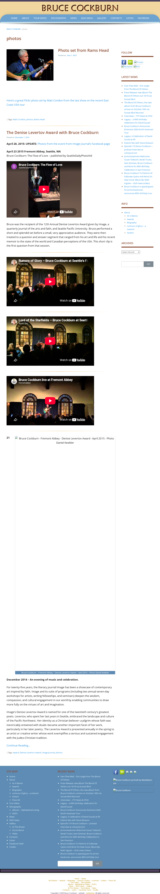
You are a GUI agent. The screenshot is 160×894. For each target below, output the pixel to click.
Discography (58, 18)
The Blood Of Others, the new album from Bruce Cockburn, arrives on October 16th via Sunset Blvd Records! (80, 793)
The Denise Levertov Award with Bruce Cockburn (53, 132)
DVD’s (15, 813)
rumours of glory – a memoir (25, 793)
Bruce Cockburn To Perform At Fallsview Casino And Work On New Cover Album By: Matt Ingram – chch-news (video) (80, 847)
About (25, 18)
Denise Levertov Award (30, 752)
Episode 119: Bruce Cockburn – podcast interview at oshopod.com (138, 149)
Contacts (116, 18)
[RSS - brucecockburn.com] (137, 66)
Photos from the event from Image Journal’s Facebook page (74, 144)
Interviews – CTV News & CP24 (138, 116)
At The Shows (18, 826)
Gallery (101, 18)
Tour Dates (40, 18)
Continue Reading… (18, 745)
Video (15, 833)
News (73, 18)
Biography (132, 222)
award (16, 752)
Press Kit (16, 800)
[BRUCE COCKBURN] (80, 7)
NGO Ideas (87, 18)
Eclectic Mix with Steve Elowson (138, 142)
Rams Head (39, 119)
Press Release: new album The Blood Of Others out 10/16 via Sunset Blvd (138, 96)
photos (29, 119)
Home (14, 18)
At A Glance (132, 215)
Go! (148, 264)
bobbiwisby (90, 893)
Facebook (143, 18)
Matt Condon (19, 119)
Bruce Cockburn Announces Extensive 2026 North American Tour (138, 129)
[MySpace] (126, 66)
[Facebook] (123, 62)
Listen (129, 18)
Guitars (130, 232)
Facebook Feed (16, 843)
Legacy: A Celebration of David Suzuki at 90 (80, 816)
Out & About (18, 830)
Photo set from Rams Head (83, 50)
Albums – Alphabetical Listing (25, 810)
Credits (12, 846)
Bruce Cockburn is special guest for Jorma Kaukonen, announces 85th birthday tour (138, 190)
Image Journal (48, 752)
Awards (130, 219)
